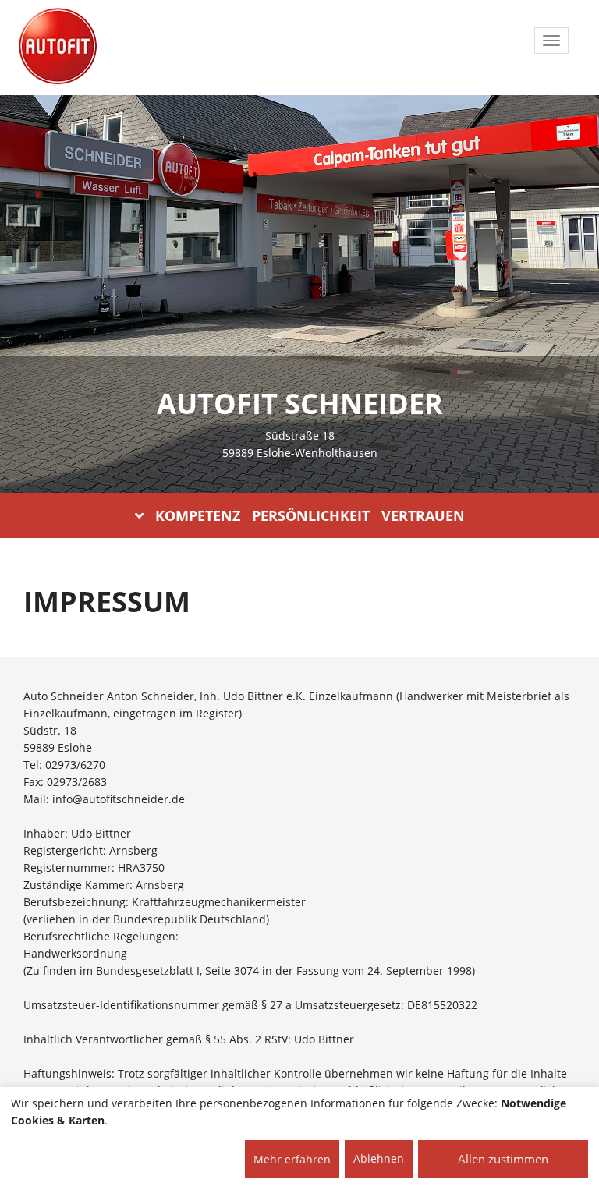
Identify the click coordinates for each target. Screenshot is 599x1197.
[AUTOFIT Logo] (57, 47)
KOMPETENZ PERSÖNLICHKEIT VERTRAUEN (310, 515)
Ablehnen (378, 1158)
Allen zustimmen (503, 1159)
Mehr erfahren (292, 1159)
